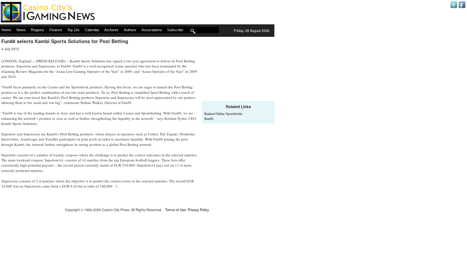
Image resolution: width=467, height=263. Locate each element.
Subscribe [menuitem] (175, 30)
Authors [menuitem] (130, 30)
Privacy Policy (198, 209)
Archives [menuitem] (111, 30)
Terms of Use (175, 209)
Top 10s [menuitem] (73, 30)
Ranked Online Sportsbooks (223, 113)
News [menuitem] (21, 30)
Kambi (209, 118)
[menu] (109, 30)
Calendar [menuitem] (92, 30)
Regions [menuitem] (37, 30)
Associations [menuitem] (152, 30)
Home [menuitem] (6, 30)
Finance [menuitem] (55, 30)
